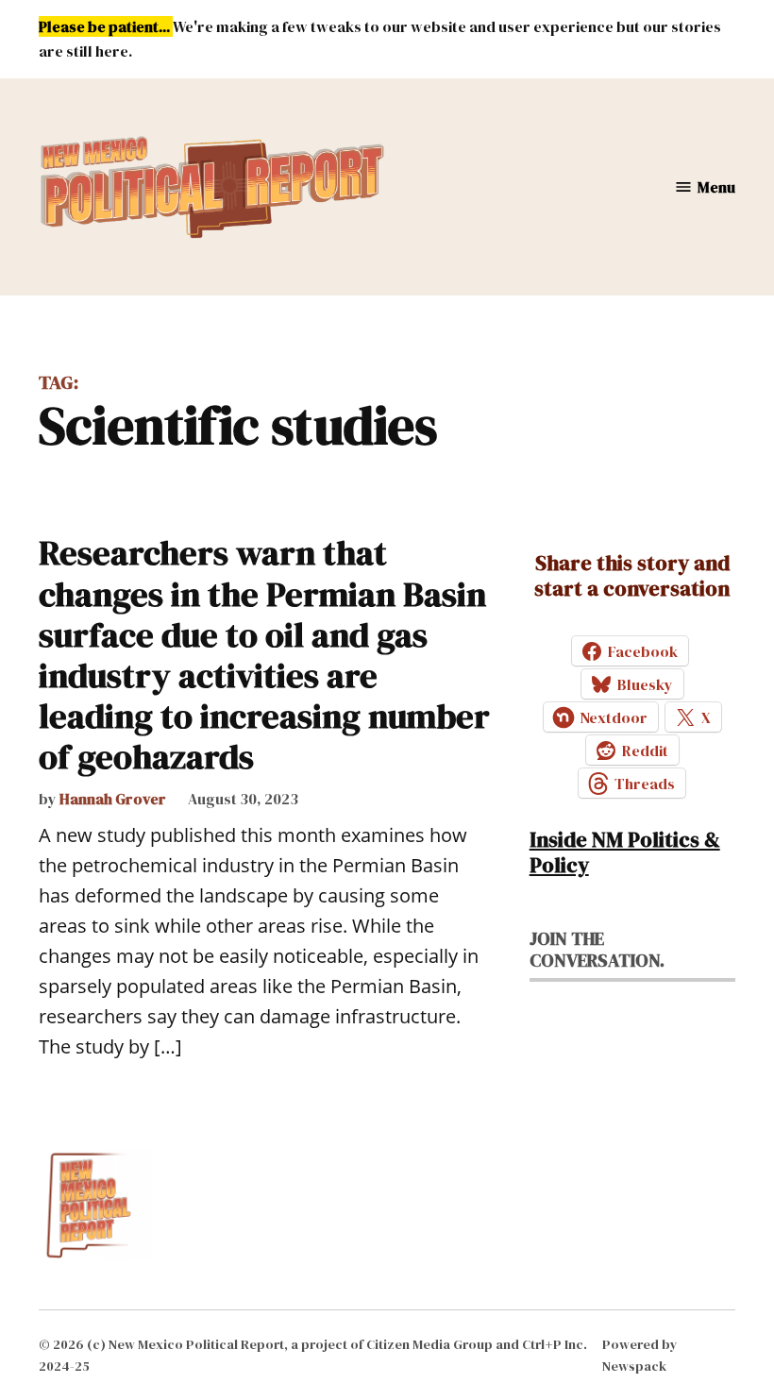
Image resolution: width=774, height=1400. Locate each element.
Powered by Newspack (640, 1355)
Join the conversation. (597, 949)
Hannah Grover (112, 798)
